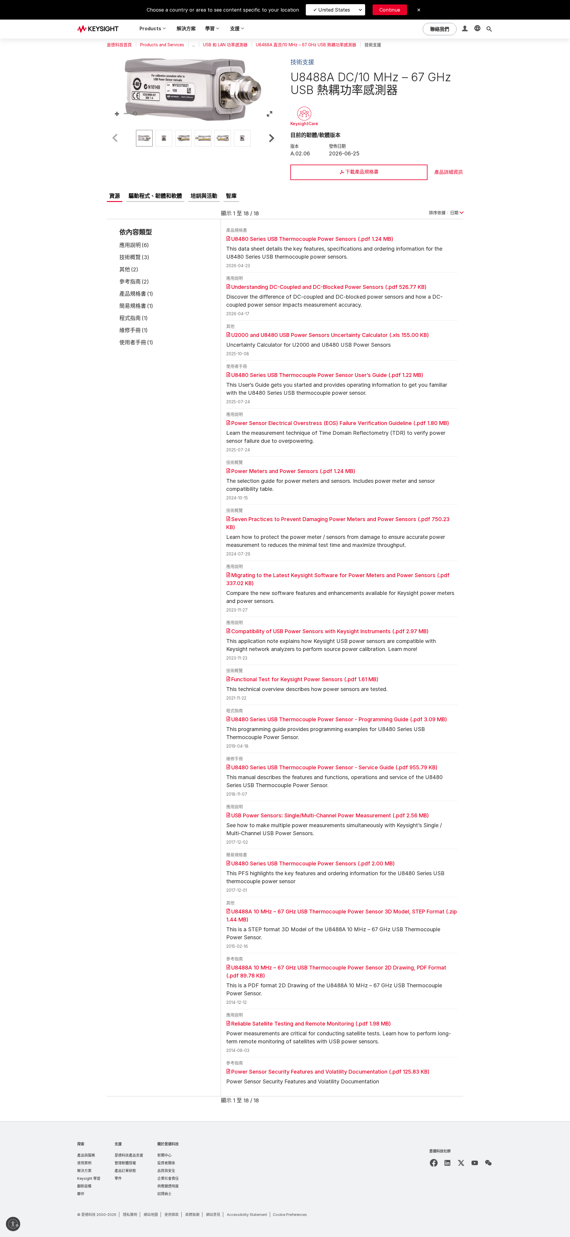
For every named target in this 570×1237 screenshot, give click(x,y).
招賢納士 (164, 1194)
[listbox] (193, 138)
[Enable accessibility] (13, 1224)
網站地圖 (151, 1214)
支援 (118, 1144)
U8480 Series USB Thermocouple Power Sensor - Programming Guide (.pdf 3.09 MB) (339, 719)
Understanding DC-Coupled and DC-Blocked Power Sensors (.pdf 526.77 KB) (329, 287)
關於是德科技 (168, 1144)
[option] (144, 138)
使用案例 (84, 1163)
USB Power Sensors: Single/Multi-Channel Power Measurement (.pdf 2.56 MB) (330, 815)
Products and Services (162, 44)
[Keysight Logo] (100, 29)
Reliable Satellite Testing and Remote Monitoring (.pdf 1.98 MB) (311, 1024)
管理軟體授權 (125, 1163)
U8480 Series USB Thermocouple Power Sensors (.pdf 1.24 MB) (312, 239)
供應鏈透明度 (168, 1186)
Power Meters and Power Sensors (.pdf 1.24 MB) (293, 471)
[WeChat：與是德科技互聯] (488, 1162)
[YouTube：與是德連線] (474, 1162)
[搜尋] (489, 29)
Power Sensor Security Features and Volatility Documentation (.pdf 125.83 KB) (330, 1072)
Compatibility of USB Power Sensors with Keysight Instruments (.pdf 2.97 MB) (330, 631)
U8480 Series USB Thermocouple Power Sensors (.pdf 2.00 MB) (313, 863)
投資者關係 (166, 1163)
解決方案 (186, 28)
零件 (118, 1178)
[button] (465, 29)
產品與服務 (86, 1155)
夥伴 (80, 1194)
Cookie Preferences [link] (290, 1214)
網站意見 (213, 1214)
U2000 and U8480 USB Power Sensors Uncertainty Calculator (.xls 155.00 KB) (330, 335)
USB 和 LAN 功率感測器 (225, 44)
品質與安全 (166, 1170)
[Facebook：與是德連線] (433, 1162)
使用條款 (171, 1214)
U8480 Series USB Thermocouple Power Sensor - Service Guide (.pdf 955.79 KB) (334, 767)
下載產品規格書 (362, 172)
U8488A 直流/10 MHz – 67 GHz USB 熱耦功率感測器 (306, 44)
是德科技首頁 (119, 44)
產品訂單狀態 (125, 1170)
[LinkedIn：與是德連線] (447, 1162)
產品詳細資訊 (448, 172)
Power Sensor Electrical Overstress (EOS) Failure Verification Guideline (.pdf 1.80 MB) (340, 423)
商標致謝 (192, 1214)
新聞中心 (164, 1155)
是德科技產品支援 (129, 1155)
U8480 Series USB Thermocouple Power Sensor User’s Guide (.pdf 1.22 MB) (327, 375)
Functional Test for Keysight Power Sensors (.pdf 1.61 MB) (305, 679)
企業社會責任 (168, 1178)
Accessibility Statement (247, 1214)
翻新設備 (84, 1186)
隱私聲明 (130, 1214)
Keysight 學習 (88, 1178)
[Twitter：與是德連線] (461, 1162)
